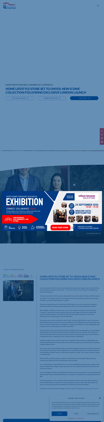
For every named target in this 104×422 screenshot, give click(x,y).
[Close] (98, 194)
